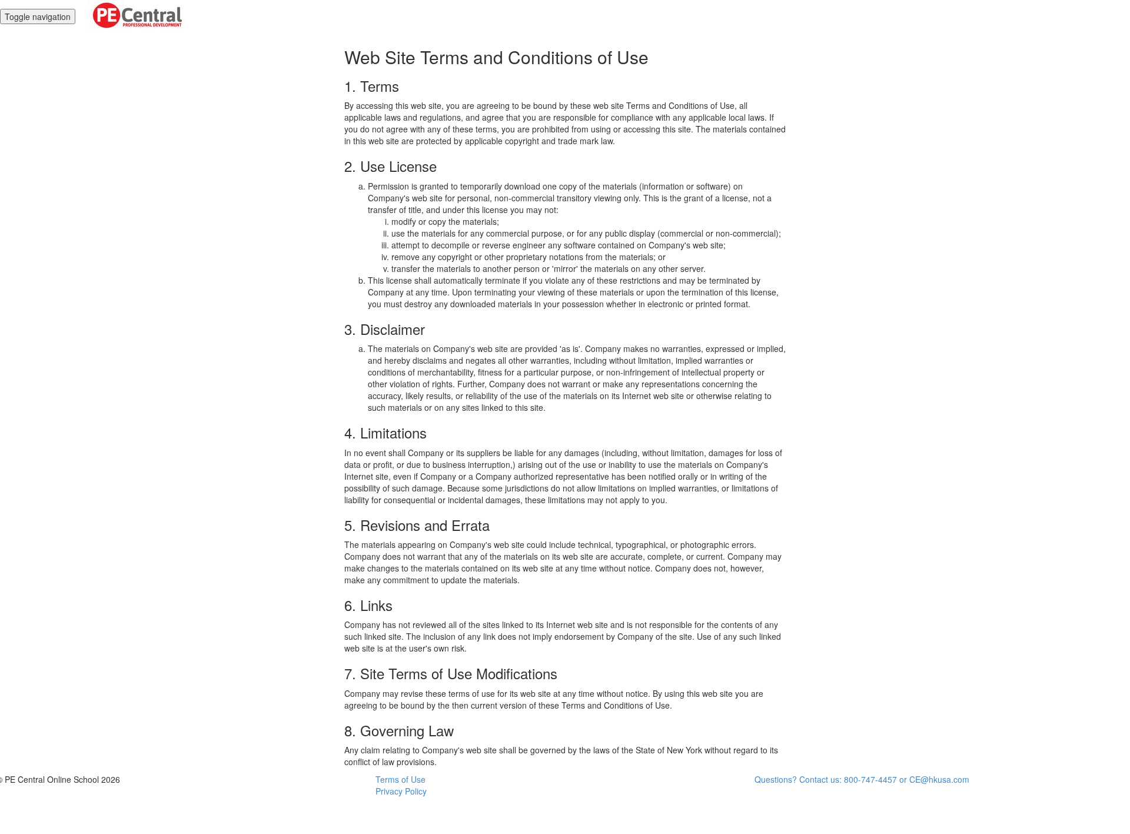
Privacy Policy (401, 791)
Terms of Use (400, 779)
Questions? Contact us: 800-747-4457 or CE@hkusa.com (862, 779)
